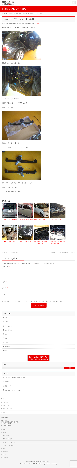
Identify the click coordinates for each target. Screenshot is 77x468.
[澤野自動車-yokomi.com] (8, 3)
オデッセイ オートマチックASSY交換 (57, 242)
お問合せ (5, 457)
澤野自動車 (36, 462)
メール (5, 288)
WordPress (30, 464)
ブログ (4, 448)
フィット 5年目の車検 (25, 241)
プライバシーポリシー (9, 409)
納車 (6, 350)
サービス (5, 432)
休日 (6, 334)
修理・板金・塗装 (7, 439)
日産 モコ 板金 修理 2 (25, 220)
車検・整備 (6, 435)
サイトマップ (6, 405)
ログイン (5, 412)
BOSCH (7, 382)
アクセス (5, 454)
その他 (6, 322)
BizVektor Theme (38, 464)
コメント (6, 266)
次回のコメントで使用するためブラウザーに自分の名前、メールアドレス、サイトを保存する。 (32, 301)
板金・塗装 (8, 346)
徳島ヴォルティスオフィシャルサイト (15, 390)
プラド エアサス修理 (8, 241)
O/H (6, 317)
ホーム (4, 399)
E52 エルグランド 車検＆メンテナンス (63, 252)
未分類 (6, 342)
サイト (4, 294)
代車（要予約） (9, 330)
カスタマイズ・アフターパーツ (11, 442)
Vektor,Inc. (48, 464)
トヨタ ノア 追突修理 (9, 219)
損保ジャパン (8, 386)
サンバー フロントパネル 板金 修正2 (41, 242)
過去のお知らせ (7, 402)
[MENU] (73, 2)
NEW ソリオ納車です (41, 219)
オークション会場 (55, 219)
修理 (38, 23)
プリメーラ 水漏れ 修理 (10, 252)
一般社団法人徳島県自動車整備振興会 (15, 378)
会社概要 (5, 451)
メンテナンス (8, 326)
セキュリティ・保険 (8, 445)
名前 (4, 282)
